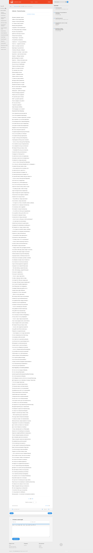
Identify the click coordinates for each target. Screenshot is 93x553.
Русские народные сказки (4, 28)
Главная (40, 545)
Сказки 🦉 (2, 6)
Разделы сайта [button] (11, 543)
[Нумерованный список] (24, 525)
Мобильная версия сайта (12, 547)
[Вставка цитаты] (32, 525)
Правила (40, 546)
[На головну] (11, 6)
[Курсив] (14, 525)
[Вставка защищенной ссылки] (30, 525)
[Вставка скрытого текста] (35, 525)
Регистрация (41, 547)
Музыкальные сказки (4, 45)
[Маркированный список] (23, 525)
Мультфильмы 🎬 (3, 8)
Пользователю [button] (41, 543)
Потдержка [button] (26, 543)
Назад (12, 513)
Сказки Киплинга (3, 20)
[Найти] (67, 2)
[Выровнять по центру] (19, 525)
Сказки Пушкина (3, 39)
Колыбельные (3, 15)
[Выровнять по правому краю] (21, 525)
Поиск (10, 545)
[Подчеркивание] (16, 525)
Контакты (25, 545)
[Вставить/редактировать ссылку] (28, 525)
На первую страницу (31, 14)
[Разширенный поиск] (66, 2)
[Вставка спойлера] (33, 525)
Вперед (50, 513)
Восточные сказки (4, 22)
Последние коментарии (12, 546)
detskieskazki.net (17, 551)
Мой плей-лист (3, 47)
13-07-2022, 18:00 (16, 509)
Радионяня (3, 41)
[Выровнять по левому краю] (18, 525)
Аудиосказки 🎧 (2, 10)
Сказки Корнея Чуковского (3, 25)
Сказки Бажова (3, 43)
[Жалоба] (42, 509)
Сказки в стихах (3, 49)
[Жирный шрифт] (13, 525)
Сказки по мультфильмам (3, 13)
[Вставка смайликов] (26, 525)
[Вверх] (61, 544)
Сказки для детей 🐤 (17, 6)
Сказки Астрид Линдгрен (3, 18)
